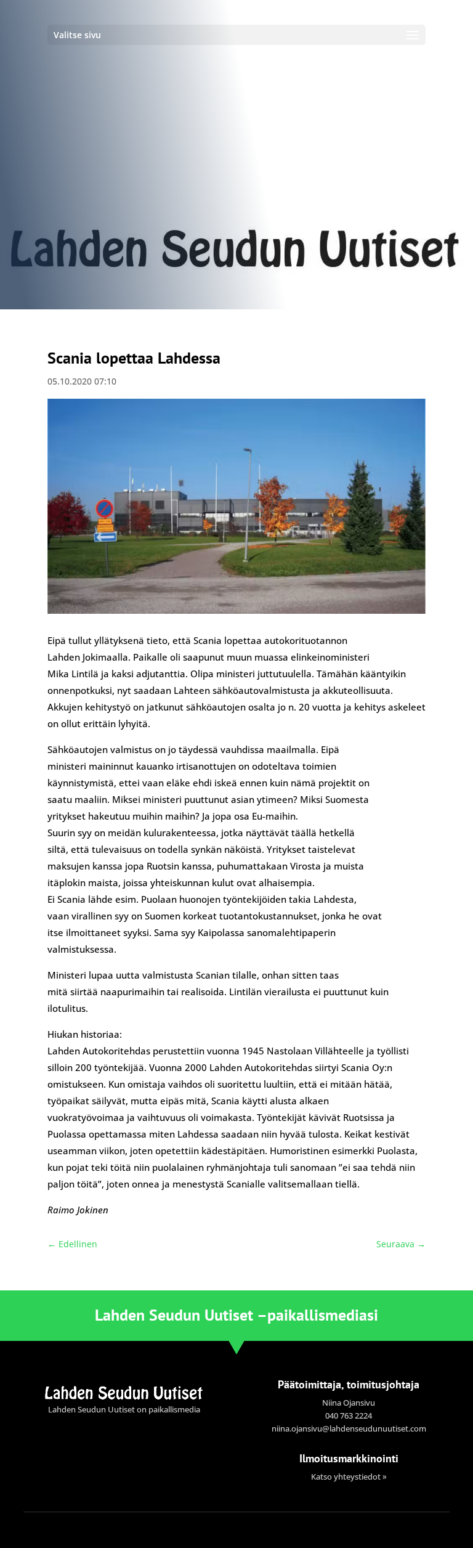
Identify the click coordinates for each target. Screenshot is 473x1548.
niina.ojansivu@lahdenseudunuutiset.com (349, 1428)
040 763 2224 (348, 1415)
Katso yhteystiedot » (349, 1476)
